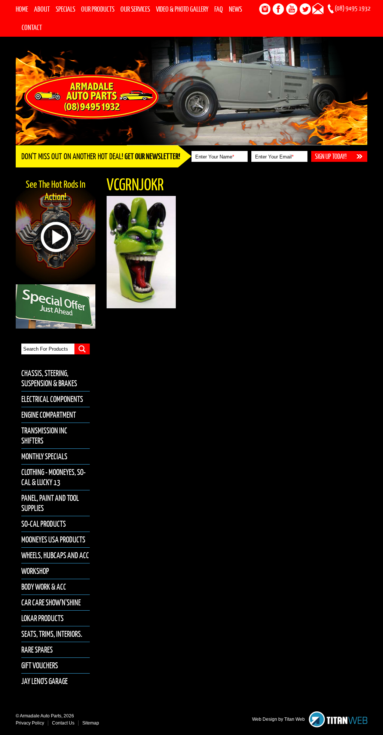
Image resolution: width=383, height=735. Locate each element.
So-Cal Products (43, 524)
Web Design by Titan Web (278, 719)
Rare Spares (37, 650)
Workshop (35, 571)
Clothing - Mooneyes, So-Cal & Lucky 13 (53, 477)
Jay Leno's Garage (44, 681)
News (235, 8)
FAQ (218, 8)
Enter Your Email (274, 157)
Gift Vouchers (39, 665)
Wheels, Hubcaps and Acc (55, 555)
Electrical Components (52, 399)
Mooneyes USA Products (53, 540)
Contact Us (63, 723)
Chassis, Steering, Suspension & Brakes (49, 378)
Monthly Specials (44, 456)
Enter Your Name (214, 157)
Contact (32, 27)
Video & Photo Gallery (182, 8)
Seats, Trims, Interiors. (51, 634)
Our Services (135, 8)
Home (22, 8)
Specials (65, 8)
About (42, 8)
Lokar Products (42, 618)
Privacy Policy (30, 723)
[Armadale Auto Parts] (91, 96)
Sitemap (90, 723)
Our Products (97, 8)
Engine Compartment (48, 415)
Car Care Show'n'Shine (51, 603)
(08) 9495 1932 (353, 8)
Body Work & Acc (43, 587)
